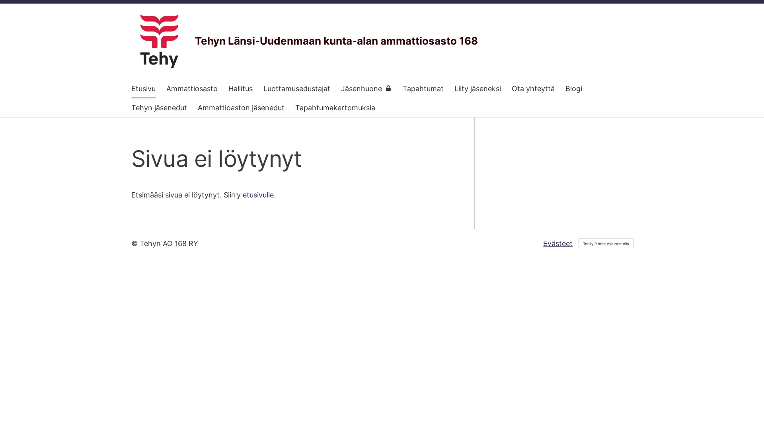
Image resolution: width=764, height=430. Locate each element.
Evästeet (558, 243)
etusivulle (258, 195)
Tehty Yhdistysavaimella (606, 243)
